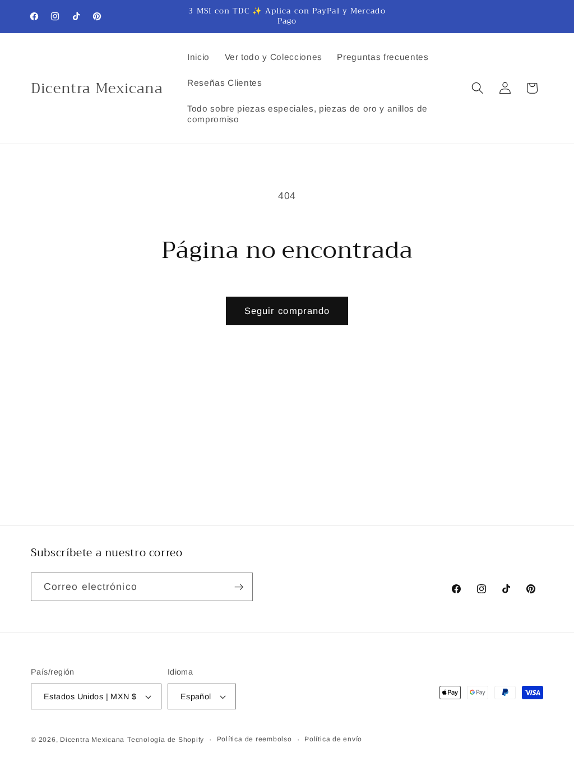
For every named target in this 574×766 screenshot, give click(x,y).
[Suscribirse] (238, 587)
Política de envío (333, 739)
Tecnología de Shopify (165, 740)
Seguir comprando (287, 311)
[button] (477, 88)
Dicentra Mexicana (92, 740)
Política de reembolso (254, 739)
